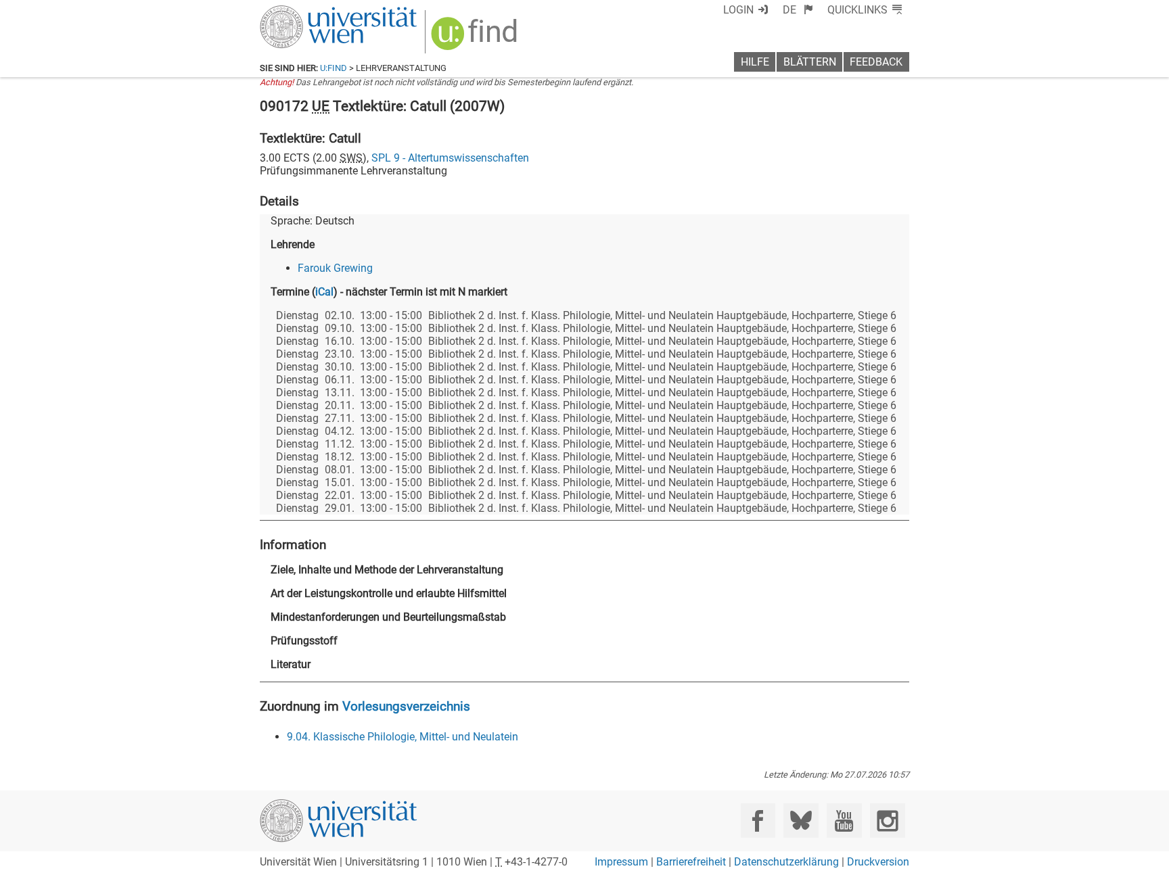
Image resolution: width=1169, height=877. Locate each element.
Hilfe (755, 61)
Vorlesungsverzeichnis (406, 706)
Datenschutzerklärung (786, 861)
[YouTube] (844, 820)
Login (738, 9)
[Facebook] (758, 820)
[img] (476, 38)
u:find (333, 68)
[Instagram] (887, 820)
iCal (324, 291)
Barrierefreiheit (691, 861)
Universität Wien (306, 11)
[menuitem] (798, 10)
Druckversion (878, 861)
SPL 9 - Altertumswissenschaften (450, 157)
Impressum (621, 861)
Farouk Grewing (335, 268)
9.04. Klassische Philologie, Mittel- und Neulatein (402, 736)
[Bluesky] (800, 820)
